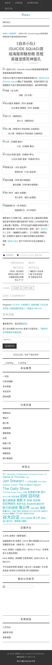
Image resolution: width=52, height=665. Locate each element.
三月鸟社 (7, 627)
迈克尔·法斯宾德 (26, 518)
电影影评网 (8, 632)
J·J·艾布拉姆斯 (31, 481)
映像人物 (7, 443)
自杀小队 (44, 78)
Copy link (27, 288)
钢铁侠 (43, 518)
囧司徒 (34, 496)
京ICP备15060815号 (26, 661)
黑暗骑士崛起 (20, 521)
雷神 (4, 521)
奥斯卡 (21, 500)
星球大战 (21, 504)
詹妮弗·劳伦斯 (28, 514)
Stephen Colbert (10, 485)
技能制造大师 (9, 541)
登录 (25, 323)
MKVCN (20, 657)
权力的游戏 (10, 507)
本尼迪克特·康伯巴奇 (35, 504)
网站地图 (7, 396)
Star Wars (42, 482)
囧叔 (23, 496)
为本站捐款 (8, 381)
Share (16, 288)
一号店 (6, 376)
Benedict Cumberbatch (17, 474)
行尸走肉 (19, 514)
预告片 (6, 418)
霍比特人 (9, 521)
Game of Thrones (14, 477)
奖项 (5, 438)
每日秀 (24, 507)
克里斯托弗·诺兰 (37, 492)
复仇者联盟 (9, 500)
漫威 (42, 507)
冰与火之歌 (7, 497)
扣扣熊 (36, 500)
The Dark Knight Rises (12, 492)
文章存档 (19, 3)
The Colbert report (30, 484)
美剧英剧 (7, 433)
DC (45, 474)
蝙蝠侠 (12, 514)
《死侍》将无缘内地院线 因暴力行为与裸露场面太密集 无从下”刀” (16, 275)
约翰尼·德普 (16, 511)
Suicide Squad (10, 81)
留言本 (8, 3)
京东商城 (7, 386)
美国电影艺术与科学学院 (31, 511)
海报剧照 (12, 33)
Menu (6, 22)
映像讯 (5, 33)
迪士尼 (36, 518)
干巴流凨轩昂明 (10, 567)
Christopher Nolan (36, 474)
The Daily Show (16, 489)
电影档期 (7, 637)
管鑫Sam (7, 511)
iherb (5, 549)
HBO (27, 477)
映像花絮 (7, 448)
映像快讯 (7, 413)
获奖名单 (6, 514)
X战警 (25, 492)
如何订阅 (8, 8)
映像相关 (7, 453)
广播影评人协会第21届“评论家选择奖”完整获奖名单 (35, 274)
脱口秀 (6, 423)
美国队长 (44, 511)
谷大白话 (11, 517)
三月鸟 (6, 535)
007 (4, 474)
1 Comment (32, 63)
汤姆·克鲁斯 (35, 508)
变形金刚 (15, 497)
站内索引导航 (32, 3)
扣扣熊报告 (9, 503)
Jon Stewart (13, 481)
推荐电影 (21, 535)
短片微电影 (8, 458)
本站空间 (7, 391)
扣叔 (29, 500)
